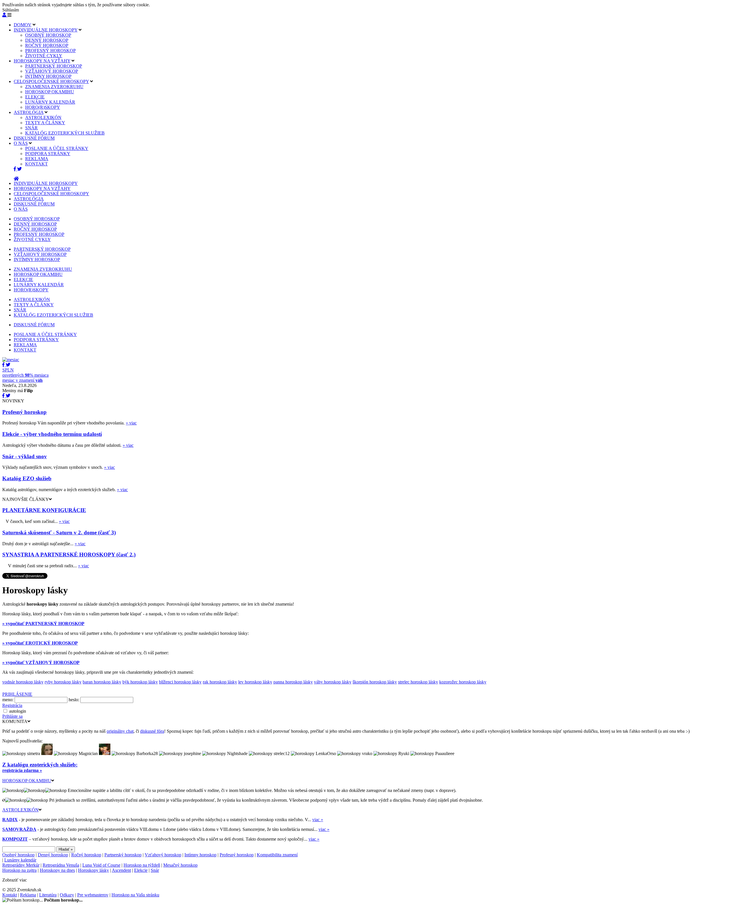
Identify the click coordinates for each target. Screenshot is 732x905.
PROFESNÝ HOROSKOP (50, 50)
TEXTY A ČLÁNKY (45, 122)
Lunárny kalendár (20, 859)
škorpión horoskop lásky (375, 681)
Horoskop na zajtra (19, 870)
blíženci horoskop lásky (180, 681)
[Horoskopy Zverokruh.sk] (16, 178)
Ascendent (121, 870)
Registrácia (12, 705)
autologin (17, 711)
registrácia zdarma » (22, 770)
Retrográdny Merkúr (20, 865)
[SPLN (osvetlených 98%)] (10, 359)
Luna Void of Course (101, 865)
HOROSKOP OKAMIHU (49, 91)
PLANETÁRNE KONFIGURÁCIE (44, 510)
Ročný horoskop (86, 854)
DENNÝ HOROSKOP (46, 40)
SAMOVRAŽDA (19, 829)
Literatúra (48, 894)
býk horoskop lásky (140, 681)
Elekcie (141, 870)
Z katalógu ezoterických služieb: (39, 765)
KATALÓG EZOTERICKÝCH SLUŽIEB (65, 133)
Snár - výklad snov (24, 456)
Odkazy (67, 894)
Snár (155, 870)
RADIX (10, 819)
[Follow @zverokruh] (19, 169)
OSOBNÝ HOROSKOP (48, 35)
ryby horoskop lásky (63, 681)
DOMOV (22, 24)
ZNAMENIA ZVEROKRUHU (54, 86)
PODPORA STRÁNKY (47, 153)
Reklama (28, 894)
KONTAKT (36, 163)
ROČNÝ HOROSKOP (46, 45)
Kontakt (9, 894)
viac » (317, 819)
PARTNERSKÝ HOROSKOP (53, 66)
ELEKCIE (35, 96)
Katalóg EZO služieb (26, 478)
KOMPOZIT (15, 839)
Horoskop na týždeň (142, 865)
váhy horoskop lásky (332, 681)
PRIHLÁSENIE (17, 694)
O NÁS (21, 143)
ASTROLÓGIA (28, 112)
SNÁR (31, 127)
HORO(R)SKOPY (42, 107)
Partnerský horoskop (123, 854)
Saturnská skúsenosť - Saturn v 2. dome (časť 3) (59, 532)
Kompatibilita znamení (277, 854)
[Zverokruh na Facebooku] (15, 169)
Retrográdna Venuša (61, 865)
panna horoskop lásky (293, 681)
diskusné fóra (152, 731)
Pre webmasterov (92, 894)
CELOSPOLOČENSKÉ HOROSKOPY (51, 81)
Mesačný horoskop (180, 865)
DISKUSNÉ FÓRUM (34, 138)
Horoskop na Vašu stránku (135, 894)
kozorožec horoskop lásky (462, 681)
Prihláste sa (12, 716)
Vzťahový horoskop (163, 854)
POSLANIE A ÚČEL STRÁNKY (56, 148)
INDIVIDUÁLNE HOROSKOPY (45, 29)
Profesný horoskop (24, 412)
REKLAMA (36, 158)
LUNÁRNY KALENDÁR (50, 102)
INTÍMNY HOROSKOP (48, 76)
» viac (131, 422)
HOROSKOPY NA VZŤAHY (42, 60)
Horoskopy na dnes (57, 870)
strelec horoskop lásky (418, 681)
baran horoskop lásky (102, 681)
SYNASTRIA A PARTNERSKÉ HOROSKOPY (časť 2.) (69, 555)
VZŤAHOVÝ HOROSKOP (51, 71)
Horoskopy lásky (93, 870)
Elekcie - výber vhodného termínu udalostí (52, 434)
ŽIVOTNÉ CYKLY (43, 55)
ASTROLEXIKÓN (43, 117)
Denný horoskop (53, 854)
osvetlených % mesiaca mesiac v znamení (25, 375)
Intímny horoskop (200, 854)
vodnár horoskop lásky (22, 681)
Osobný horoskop (18, 854)
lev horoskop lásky (255, 681)
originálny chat (120, 731)
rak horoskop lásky (220, 681)
